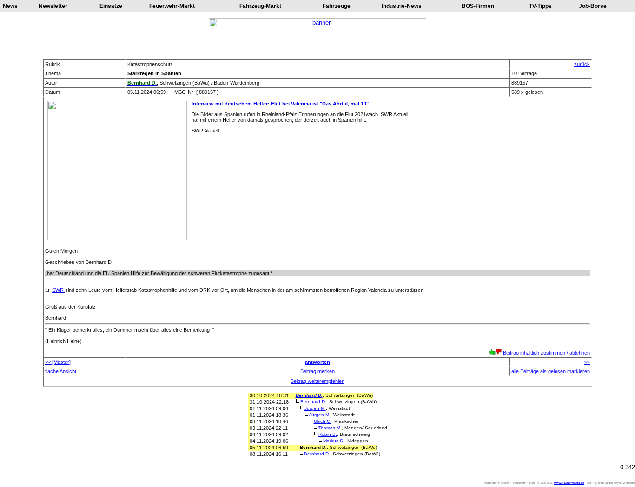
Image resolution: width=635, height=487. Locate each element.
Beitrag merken (317, 371)
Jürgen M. (315, 408)
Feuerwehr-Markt (172, 6)
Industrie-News (402, 6)
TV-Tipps (540, 6)
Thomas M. (330, 427)
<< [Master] (58, 362)
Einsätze (110, 6)
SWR (58, 290)
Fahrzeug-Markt (260, 6)
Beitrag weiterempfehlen (317, 381)
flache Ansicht (60, 371)
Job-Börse (593, 6)
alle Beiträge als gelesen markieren (550, 371)
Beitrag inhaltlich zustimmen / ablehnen (546, 352)
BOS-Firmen (478, 6)
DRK (204, 290)
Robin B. (327, 434)
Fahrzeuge (337, 6)
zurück (582, 64)
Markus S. (333, 440)
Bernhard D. (309, 395)
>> (587, 362)
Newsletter (53, 6)
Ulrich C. (322, 421)
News (10, 6)
